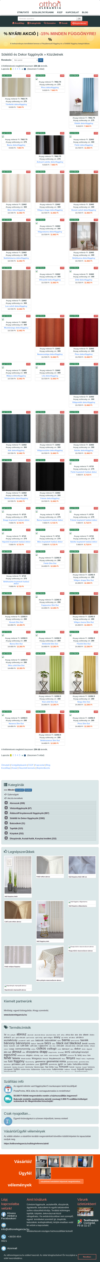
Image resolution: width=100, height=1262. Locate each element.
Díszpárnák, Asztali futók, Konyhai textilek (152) (33, 838)
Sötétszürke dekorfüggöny (16, 498)
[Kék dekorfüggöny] (16, 428)
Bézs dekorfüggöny (16, 210)
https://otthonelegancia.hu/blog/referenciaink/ (26, 1143)
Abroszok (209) (17, 803)
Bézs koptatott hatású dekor (50, 542)
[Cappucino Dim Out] (50, 597)
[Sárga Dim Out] (84, 675)
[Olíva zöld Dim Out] (16, 657)
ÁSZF (60, 12)
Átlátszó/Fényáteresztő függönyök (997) (29, 813)
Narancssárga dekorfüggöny (50, 354)
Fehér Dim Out (50, 563)
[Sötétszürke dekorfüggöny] (16, 476)
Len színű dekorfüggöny (16, 306)
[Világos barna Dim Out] (84, 605)
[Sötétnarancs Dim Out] (50, 723)
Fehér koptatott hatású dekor (84, 472)
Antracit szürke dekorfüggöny (50, 162)
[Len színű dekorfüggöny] (16, 284)
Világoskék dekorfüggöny (83, 402)
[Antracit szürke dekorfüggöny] (50, 144)
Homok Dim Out (16, 622)
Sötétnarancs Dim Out (50, 740)
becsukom (19, 790)
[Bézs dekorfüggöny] (16, 188)
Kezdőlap (5, 768)
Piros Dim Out (84, 724)
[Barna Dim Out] (16, 635)
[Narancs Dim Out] (16, 715)
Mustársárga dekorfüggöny (16, 328)
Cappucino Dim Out (50, 605)
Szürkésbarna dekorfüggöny (16, 258)
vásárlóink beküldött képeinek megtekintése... (61, 1181)
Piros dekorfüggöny (50, 87)
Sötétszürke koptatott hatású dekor (16, 583)
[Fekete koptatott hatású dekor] (84, 511)
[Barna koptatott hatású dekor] (50, 511)
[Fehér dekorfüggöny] (84, 136)
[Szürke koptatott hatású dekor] (84, 533)
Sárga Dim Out (83, 702)
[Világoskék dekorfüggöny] (84, 380)
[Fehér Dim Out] (50, 555)
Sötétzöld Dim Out (50, 644)
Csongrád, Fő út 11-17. (87, 1223)
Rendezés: (6, 60)
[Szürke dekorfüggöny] (84, 428)
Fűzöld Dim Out (84, 644)
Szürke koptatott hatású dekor (83, 542)
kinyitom (28, 790)
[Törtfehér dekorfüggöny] (16, 87)
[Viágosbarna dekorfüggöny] (50, 223)
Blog (85, 12)
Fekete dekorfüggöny (50, 498)
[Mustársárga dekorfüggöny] (16, 319)
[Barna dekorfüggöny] (16, 136)
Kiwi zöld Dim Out (50, 702)
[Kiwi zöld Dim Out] (50, 675)
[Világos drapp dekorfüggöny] (50, 188)
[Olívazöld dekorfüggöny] (50, 271)
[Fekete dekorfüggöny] (50, 476)
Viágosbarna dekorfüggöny (50, 232)
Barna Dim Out (16, 644)
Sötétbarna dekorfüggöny (83, 258)
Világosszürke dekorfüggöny (50, 450)
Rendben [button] (87, 1257)
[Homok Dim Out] (16, 605)
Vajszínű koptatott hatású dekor (16, 542)
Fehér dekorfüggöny (84, 145)
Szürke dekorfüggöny (83, 450)
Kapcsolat (72, 12)
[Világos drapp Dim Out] (84, 563)
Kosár (14, 768)
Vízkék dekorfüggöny (83, 123)
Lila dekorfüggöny (50, 376)
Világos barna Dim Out (84, 622)
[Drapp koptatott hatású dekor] (16, 511)
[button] (23, 1258)
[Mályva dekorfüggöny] (16, 367)
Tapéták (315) (16, 828)
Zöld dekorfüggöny (83, 280)
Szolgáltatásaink (43, 12)
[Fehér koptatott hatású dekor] (84, 463)
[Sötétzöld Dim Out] (50, 635)
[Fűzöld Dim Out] (84, 635)
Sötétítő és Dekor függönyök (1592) (27, 818)
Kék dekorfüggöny (16, 450)
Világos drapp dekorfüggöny (50, 210)
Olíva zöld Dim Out (16, 665)
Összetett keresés (27, 768)
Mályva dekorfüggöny (16, 376)
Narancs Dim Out (16, 724)
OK (79, 19)
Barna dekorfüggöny (16, 145)
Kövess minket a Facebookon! (9, 1216)
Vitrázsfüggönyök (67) (21, 808)
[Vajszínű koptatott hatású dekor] (16, 533)
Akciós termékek (15, 798)
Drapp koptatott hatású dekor (16, 520)
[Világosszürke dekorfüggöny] (50, 428)
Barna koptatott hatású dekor (50, 520)
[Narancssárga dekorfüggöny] (50, 332)
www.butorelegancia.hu (15, 1015)
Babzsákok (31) (17, 823)
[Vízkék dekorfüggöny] (84, 97)
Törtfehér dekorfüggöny (16, 104)
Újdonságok (13, 794)
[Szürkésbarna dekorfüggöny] (16, 236)
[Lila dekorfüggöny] (50, 367)
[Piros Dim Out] (84, 715)
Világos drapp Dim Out (84, 580)
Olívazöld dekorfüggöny (50, 280)
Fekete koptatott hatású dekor (83, 520)
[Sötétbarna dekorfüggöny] (84, 236)
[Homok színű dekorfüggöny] (84, 188)
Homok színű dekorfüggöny (83, 210)
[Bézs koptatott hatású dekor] (50, 533)
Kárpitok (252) (17, 833)
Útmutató (23, 12)
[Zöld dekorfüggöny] (84, 271)
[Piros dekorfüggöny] (50, 79)
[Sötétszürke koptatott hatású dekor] (16, 564)
